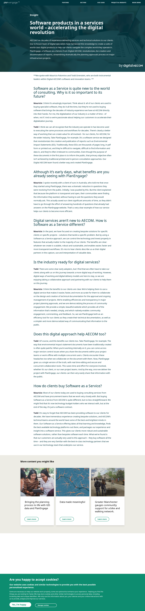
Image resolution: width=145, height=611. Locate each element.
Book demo (136, 2)
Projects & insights (118, 2)
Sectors (83, 2)
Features (65, 2)
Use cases (101, 2)
